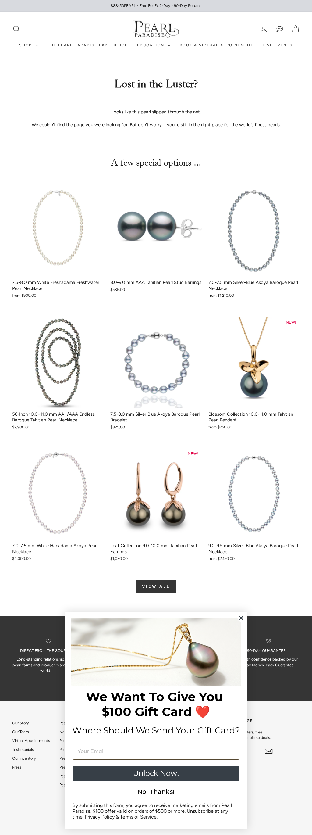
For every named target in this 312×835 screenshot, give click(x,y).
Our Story (20, 723)
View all (156, 586)
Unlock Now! (156, 773)
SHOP (26, 45)
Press (16, 767)
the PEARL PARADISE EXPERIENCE (87, 45)
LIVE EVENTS (277, 45)
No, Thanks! (156, 791)
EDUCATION (151, 45)
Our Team (20, 731)
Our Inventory (24, 758)
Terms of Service (138, 817)
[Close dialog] (241, 618)
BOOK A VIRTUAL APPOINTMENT (217, 45)
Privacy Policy (100, 817)
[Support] (280, 29)
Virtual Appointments (31, 740)
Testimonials (23, 749)
